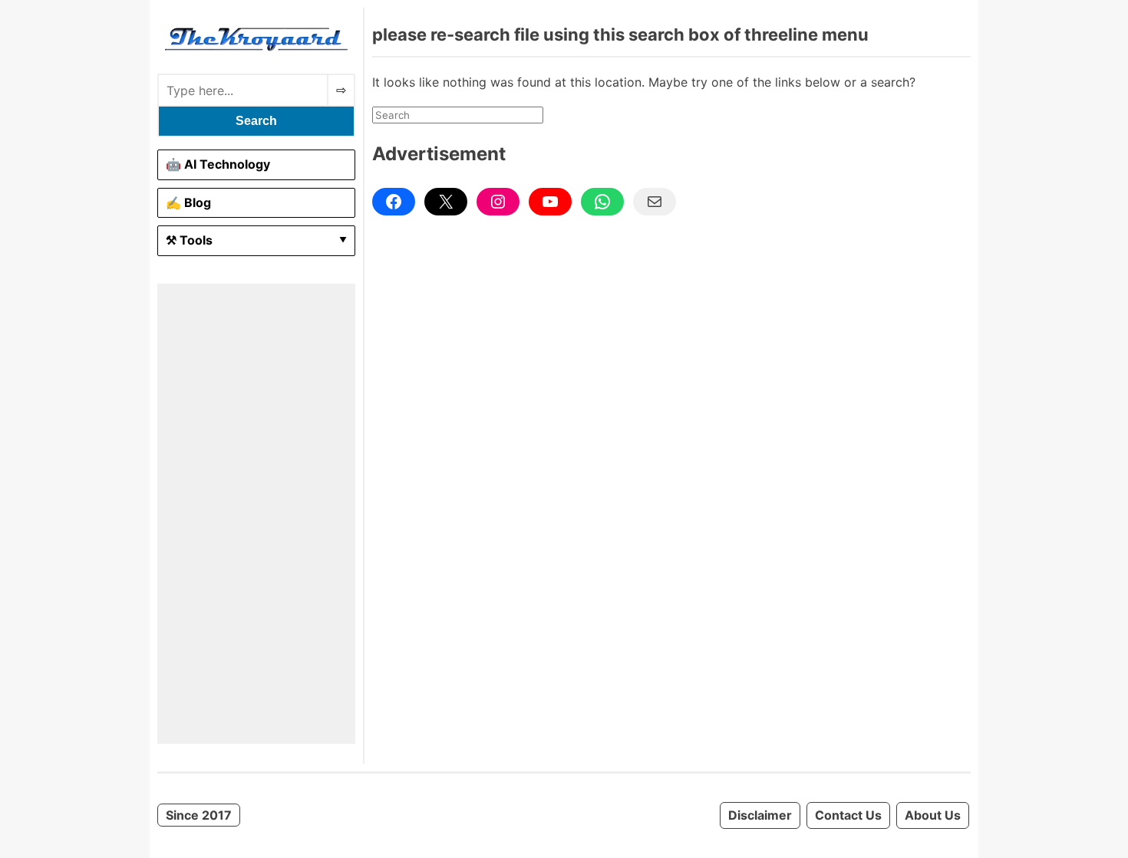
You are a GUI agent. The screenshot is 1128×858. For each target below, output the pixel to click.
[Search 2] (341, 90)
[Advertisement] (256, 514)
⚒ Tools (189, 240)
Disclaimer (760, 815)
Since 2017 (199, 815)
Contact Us (848, 815)
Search (256, 120)
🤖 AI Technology (218, 164)
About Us (933, 815)
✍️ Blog (188, 202)
